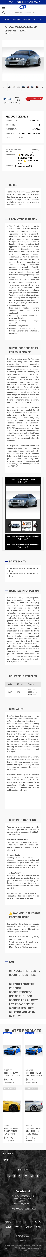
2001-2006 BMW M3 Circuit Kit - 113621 (34, 1074)
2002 (34, 689)
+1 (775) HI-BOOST (19, 1248)
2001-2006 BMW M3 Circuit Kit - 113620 (12, 1074)
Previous (4, 87)
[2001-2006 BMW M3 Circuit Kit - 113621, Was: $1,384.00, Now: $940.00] (34, 1051)
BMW (10, 692)
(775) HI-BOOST (33, 2)
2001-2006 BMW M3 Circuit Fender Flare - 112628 (33, 1131)
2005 (30, 695)
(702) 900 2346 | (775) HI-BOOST (24, 1209)
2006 (34, 695)
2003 (30, 692)
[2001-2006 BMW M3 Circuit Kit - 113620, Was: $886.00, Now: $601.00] (12, 1051)
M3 (18, 692)
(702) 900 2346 (15, 2)
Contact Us (23, 1251)
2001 (30, 689)
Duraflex (9, 27)
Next (42, 87)
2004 (34, 692)
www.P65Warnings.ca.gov (28, 947)
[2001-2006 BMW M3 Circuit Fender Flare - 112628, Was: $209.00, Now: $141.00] (34, 1107)
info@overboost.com (11, 1245)
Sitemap (23, 1240)
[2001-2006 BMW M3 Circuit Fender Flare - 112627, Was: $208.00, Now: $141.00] (12, 1107)
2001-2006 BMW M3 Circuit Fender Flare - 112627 (12, 1131)
